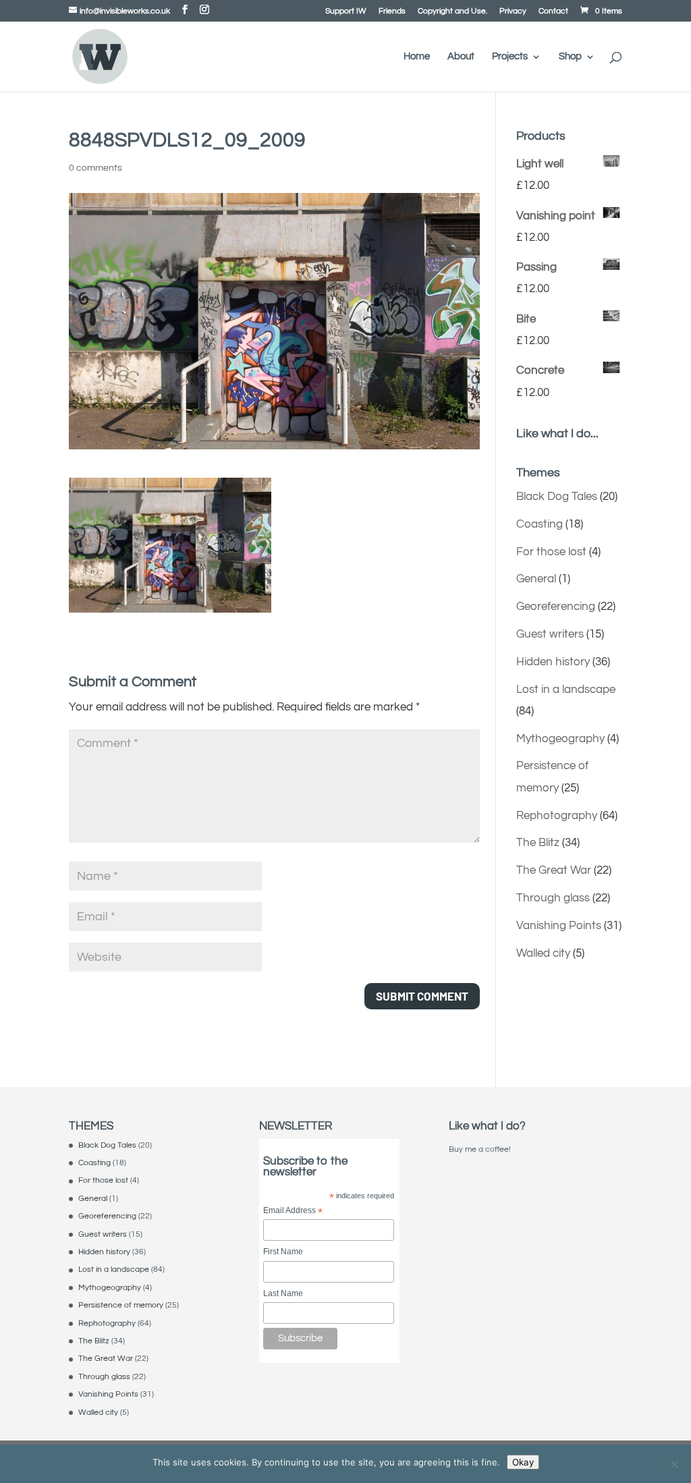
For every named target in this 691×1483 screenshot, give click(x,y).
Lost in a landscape (565, 689)
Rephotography (556, 816)
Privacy (512, 11)
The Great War (553, 870)
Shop (570, 56)
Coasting (539, 524)
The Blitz (537, 843)
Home (417, 56)
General (536, 579)
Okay (523, 1462)
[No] (674, 1464)
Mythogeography (560, 739)
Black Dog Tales (556, 497)
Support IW (345, 11)
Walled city (543, 953)
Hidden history (553, 662)
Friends (392, 11)
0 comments (95, 168)
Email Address (293, 1211)
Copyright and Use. (452, 11)
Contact (553, 11)
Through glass (553, 898)
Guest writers (550, 634)
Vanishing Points (558, 926)
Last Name (283, 1293)
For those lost (551, 552)
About (460, 56)
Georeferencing (555, 606)
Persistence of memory (120, 1305)
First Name (283, 1251)
